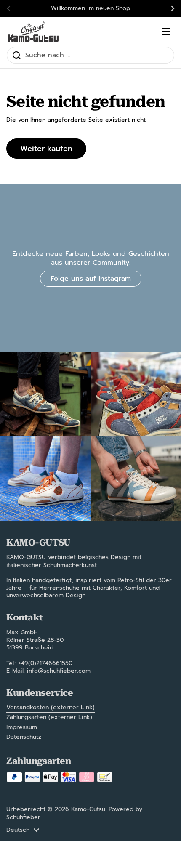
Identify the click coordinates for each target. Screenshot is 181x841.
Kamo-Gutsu (88, 809)
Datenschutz (23, 736)
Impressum (21, 727)
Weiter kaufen (46, 148)
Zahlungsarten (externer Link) (49, 717)
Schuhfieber (23, 817)
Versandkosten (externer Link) (50, 707)
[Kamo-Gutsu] (33, 31)
